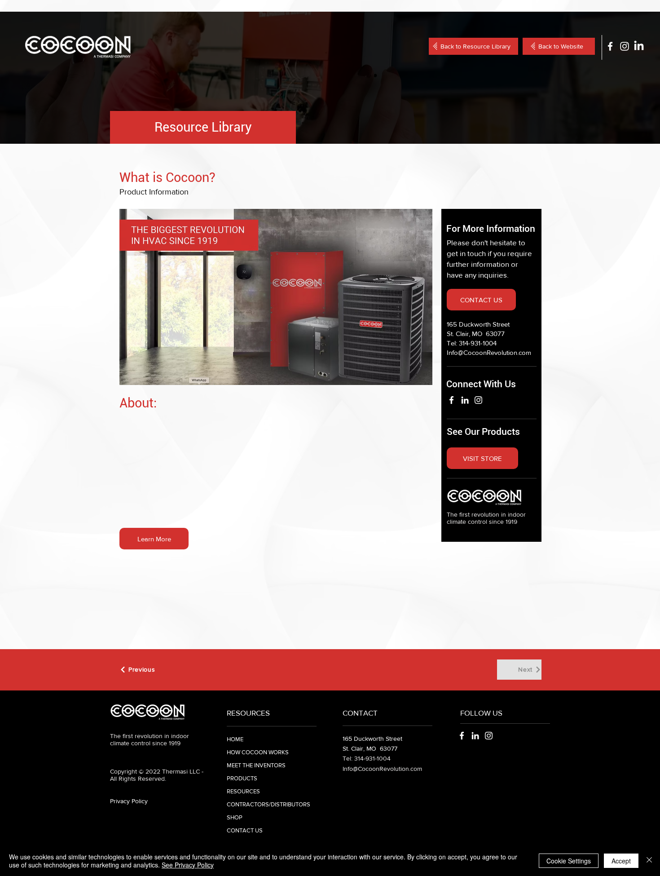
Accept (621, 860)
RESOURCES (243, 791)
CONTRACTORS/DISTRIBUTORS (268, 804)
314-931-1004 (478, 343)
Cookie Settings (568, 860)
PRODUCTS (242, 778)
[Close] (649, 861)
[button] (154, 538)
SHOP (234, 817)
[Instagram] (478, 400)
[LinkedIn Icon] (639, 46)
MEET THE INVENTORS (256, 765)
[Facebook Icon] (610, 46)
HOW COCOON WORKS (258, 752)
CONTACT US (245, 830)
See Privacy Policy (188, 864)
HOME (235, 739)
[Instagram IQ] (624, 46)
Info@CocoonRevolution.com (489, 352)
